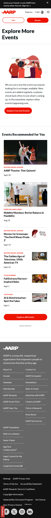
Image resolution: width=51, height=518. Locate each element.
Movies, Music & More (13, 167)
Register (29, 12)
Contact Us (31, 369)
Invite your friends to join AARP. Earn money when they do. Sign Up (19, 4)
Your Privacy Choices (12, 505)
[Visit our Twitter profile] (14, 512)
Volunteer (7, 382)
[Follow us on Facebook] (6, 512)
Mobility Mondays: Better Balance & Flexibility (24, 214)
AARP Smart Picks (11, 401)
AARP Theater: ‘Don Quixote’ (20, 170)
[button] (48, 12)
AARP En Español (33, 376)
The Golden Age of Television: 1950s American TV (14, 259)
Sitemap (6, 478)
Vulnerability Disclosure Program (18, 499)
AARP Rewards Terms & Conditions (19, 489)
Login (37, 12)
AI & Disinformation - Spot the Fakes (15, 299)
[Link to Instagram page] (22, 512)
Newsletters (31, 382)
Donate (6, 376)
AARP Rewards (10, 395)
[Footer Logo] (25, 348)
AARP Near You (10, 408)
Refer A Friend (32, 388)
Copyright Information (13, 494)
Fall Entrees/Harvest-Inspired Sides (16, 280)
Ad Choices (40, 499)
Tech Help (8, 294)
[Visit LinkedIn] (30, 512)
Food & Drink (10, 275)
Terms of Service (10, 484)
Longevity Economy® (13, 466)
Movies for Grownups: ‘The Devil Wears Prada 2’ (16, 237)
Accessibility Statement (31, 484)
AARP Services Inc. (34, 421)
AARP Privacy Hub (21, 478)
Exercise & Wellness (13, 209)
